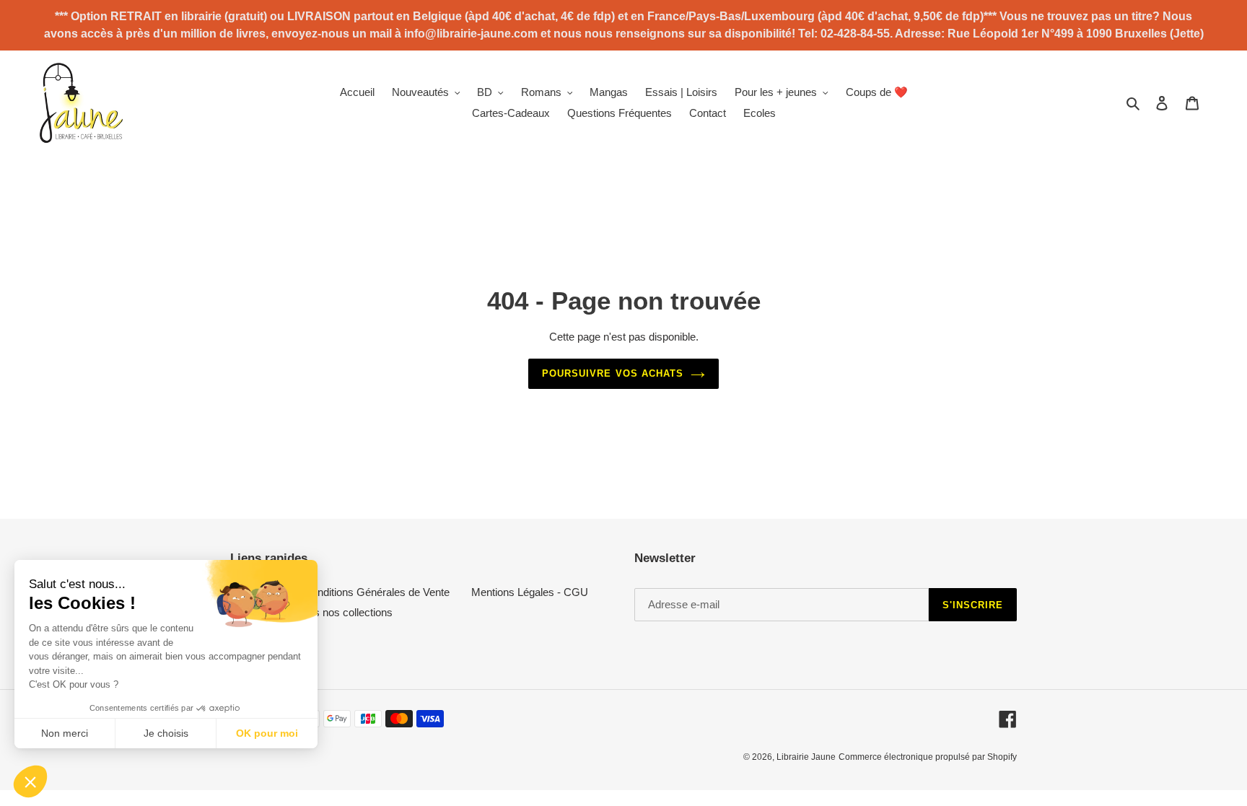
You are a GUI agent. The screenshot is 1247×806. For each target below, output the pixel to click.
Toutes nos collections (341, 612)
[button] (30, 781)
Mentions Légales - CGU (529, 592)
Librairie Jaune (806, 757)
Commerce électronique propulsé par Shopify (928, 757)
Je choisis (166, 733)
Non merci (64, 733)
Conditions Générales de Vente (377, 592)
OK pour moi (267, 733)
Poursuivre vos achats (612, 373)
